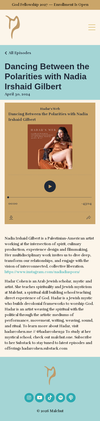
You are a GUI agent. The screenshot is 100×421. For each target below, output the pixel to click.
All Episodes (20, 53)
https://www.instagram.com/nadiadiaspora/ (42, 272)
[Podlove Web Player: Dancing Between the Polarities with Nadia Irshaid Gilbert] (50, 163)
